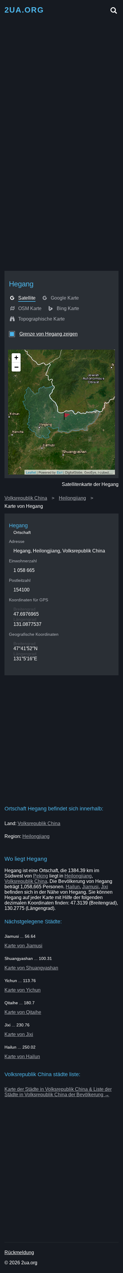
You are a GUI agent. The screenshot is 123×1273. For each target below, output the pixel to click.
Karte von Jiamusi (23, 945)
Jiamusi (90, 886)
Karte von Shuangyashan (31, 967)
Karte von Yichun (22, 990)
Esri (59, 472)
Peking (40, 875)
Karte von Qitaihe (22, 1012)
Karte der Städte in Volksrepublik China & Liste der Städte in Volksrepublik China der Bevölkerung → (58, 1092)
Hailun (73, 886)
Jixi (104, 886)
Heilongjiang (72, 498)
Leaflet (31, 472)
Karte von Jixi (18, 1034)
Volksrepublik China (25, 498)
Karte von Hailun (22, 1056)
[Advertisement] (61, 80)
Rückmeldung (19, 1252)
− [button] (16, 367)
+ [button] (16, 357)
